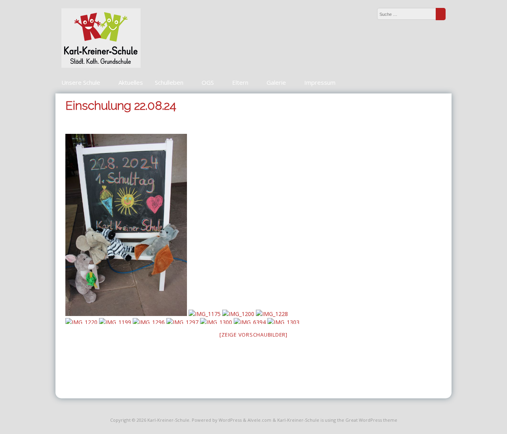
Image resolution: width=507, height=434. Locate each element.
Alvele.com (259, 420)
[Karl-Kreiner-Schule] (101, 65)
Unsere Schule (80, 82)
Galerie (276, 82)
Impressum (319, 82)
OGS (208, 82)
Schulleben (169, 82)
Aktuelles (130, 82)
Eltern (240, 82)
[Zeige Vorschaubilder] (253, 334)
